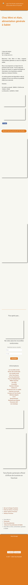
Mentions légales (14, 395)
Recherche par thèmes (14, 400)
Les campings (14, 404)
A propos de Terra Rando (14, 393)
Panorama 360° (14, 402)
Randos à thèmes (14, 386)
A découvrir (14, 387)
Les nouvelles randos (14, 370)
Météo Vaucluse (14, 380)
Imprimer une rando (14, 391)
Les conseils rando (14, 373)
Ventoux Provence (8, 513)
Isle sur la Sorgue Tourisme (11, 508)
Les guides (14, 384)
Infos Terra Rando (14, 375)
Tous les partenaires (14, 377)
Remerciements (14, 398)
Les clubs (14, 382)
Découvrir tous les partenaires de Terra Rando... (14, 131)
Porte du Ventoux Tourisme (11, 509)
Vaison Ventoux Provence (10, 511)
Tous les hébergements (14, 378)
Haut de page (14, 536)
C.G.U (14, 396)
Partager (5, 123)
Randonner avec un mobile (14, 389)
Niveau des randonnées (14, 371)
